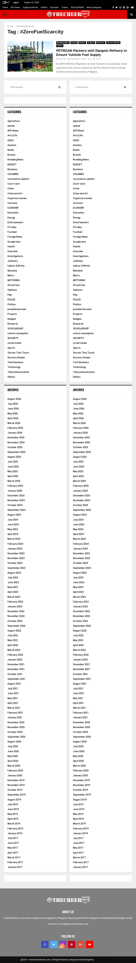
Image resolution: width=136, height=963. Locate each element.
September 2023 (16, 568)
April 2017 (12, 852)
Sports (11, 348)
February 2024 (15, 544)
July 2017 (12, 838)
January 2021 (14, 717)
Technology (13, 367)
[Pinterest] (71, 944)
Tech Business (15, 362)
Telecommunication (18, 372)
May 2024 (12, 529)
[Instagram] (62, 944)
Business (54, 7)
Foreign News (14, 236)
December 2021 (15, 664)
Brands (11, 154)
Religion (11, 319)
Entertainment (15, 222)
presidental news (16, 309)
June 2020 (13, 751)
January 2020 (14, 775)
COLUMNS (12, 174)
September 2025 (16, 452)
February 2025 (15, 485)
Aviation (11, 145)
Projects (91, 42)
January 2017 (14, 867)
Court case (13, 183)
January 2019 (14, 833)
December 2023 (15, 553)
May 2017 (12, 847)
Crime (10, 188)
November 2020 (16, 727)
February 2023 (15, 601)
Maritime (12, 270)
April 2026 (12, 418)
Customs (12, 203)
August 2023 (14, 572)
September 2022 (16, 626)
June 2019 (13, 809)
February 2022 (15, 654)
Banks (10, 150)
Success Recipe (113, 42)
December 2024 (15, 495)
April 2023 (12, 592)
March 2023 (13, 597)
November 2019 (16, 785)
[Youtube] (89, 944)
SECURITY (12, 338)
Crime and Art (14, 193)
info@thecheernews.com (74, 924)
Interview (12, 251)
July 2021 (12, 688)
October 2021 (14, 674)
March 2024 (13, 539)
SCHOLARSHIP (77, 7)
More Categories (94, 7)
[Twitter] (53, 944)
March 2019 (13, 823)
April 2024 (12, 534)
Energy (74, 42)
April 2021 (12, 703)
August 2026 (14, 399)
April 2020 (12, 761)
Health (11, 246)
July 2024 (12, 519)
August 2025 (14, 457)
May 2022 (12, 640)
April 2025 (12, 476)
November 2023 (16, 558)
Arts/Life (12, 135)
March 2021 (13, 708)
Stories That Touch (18, 352)
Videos (65, 7)
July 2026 (12, 403)
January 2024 (14, 548)
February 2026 (15, 428)
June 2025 (13, 466)
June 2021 (13, 693)
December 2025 (15, 437)
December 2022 (15, 611)
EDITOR (62, 59)
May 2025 (12, 471)
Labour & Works (16, 265)
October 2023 (14, 563)
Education (13, 212)
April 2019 (12, 818)
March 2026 (13, 423)
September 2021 (16, 679)
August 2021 (14, 683)
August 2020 (14, 741)
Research (100, 42)
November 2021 (16, 669)
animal (11, 126)
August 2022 (14, 630)
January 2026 (14, 432)
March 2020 (13, 765)
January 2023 (14, 606)
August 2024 (14, 514)
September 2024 (16, 510)
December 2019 (15, 780)
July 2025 (12, 461)
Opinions (12, 290)
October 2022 (14, 621)
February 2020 (15, 770)
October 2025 (14, 447)
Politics (44, 7)
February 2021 (15, 712)
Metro (10, 275)
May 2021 (12, 698)
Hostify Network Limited (104, 960)
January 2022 (14, 659)
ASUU (10, 140)
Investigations (15, 256)
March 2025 (13, 481)
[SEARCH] (59, 87)
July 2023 (12, 577)
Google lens (14, 241)
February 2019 (15, 828)
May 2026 (12, 413)
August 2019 (14, 799)
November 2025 (16, 442)
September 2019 (16, 794)
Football (12, 232)
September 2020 (16, 736)
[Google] (80, 944)
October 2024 (14, 505)
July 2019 (12, 804)
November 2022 (16, 616)
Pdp (9, 294)
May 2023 (12, 587)
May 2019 (12, 814)
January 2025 (14, 490)
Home (5, 7)
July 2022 (12, 635)
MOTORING (13, 280)
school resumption (17, 333)
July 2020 (12, 746)
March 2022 (13, 650)
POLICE (11, 299)
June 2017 (13, 843)
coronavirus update (18, 179)
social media (14, 343)
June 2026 (13, 408)
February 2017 (15, 862)
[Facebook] (44, 944)
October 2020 (14, 732)
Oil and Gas (13, 285)
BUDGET (12, 164)
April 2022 (12, 645)
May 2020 (12, 756)
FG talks (11, 227)
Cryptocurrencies (30, 7)
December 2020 (15, 722)
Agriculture (13, 121)
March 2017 (13, 857)
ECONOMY (13, 208)
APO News (15, 7)
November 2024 (16, 500)
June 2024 (13, 524)
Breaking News (63, 42)
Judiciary (12, 261)
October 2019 (14, 790)
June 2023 (13, 582)
